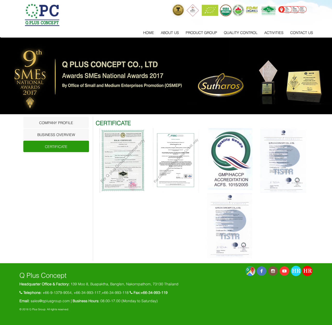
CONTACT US (301, 32)
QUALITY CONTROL (241, 32)
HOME (148, 32)
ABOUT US (170, 32)
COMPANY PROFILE (56, 122)
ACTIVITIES (273, 32)
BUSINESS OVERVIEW (56, 134)
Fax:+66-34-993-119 (151, 292)
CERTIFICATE (56, 146)
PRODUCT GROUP (201, 32)
